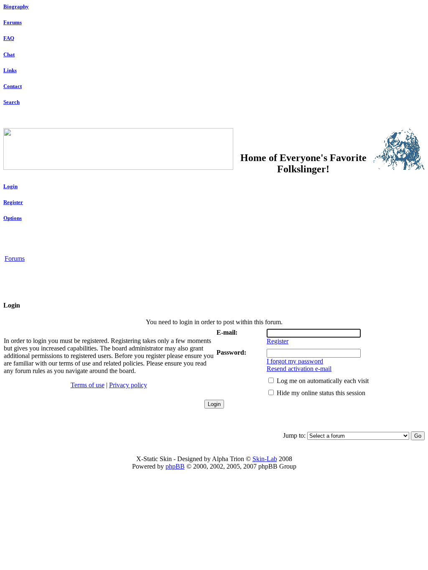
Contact (12, 86)
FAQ (8, 38)
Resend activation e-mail (299, 368)
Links (10, 70)
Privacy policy (128, 384)
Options (12, 218)
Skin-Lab (264, 458)
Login (10, 186)
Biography (16, 6)
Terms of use (87, 384)
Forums (12, 22)
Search (11, 102)
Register (13, 202)
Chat (9, 54)
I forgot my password (295, 361)
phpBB (175, 466)
